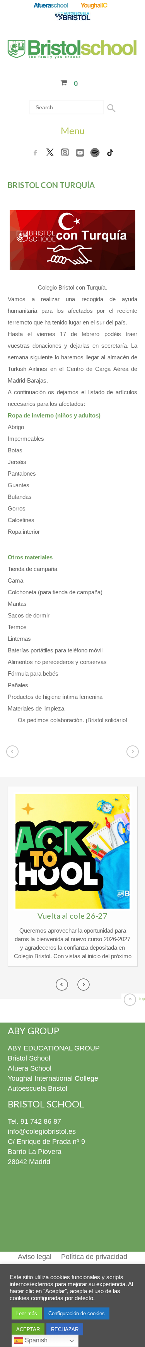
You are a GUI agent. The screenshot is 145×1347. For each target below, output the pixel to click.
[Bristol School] (72, 53)
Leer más (26, 1313)
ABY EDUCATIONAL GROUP (54, 1048)
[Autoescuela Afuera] (72, 17)
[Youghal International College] (94, 6)
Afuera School (29, 1068)
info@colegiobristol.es (42, 1131)
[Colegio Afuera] (50, 6)
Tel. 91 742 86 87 (34, 1121)
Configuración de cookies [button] (76, 1313)
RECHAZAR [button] (64, 1329)
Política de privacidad (94, 1257)
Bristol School (29, 1058)
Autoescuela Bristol (37, 1088)
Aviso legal (34, 1257)
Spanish (35, 1340)
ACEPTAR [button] (28, 1329)
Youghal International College (53, 1078)
